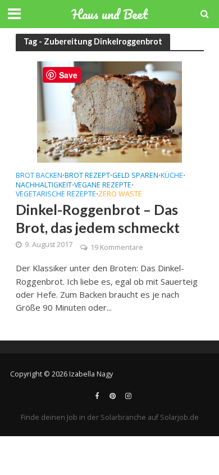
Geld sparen (135, 176)
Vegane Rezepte (102, 186)
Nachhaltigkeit (44, 186)
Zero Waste (120, 195)
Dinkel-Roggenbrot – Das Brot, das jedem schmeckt (98, 218)
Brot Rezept (87, 176)
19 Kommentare (116, 247)
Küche (172, 176)
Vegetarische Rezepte (56, 195)
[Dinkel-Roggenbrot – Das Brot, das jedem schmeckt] (109, 110)
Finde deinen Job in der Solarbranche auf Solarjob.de (110, 417)
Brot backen (39, 176)
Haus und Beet (109, 14)
